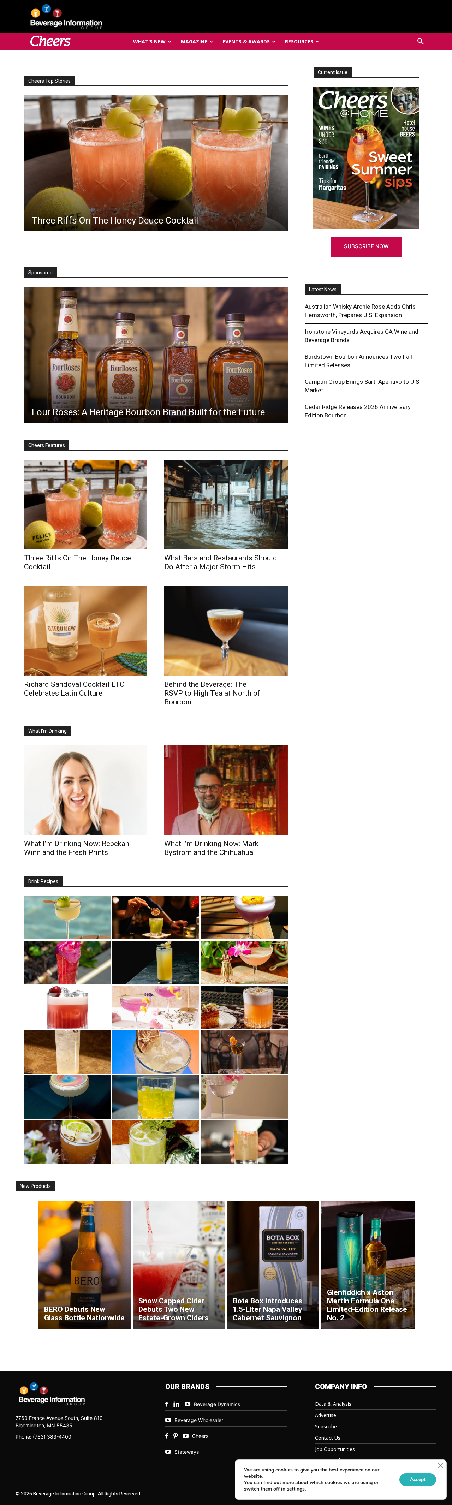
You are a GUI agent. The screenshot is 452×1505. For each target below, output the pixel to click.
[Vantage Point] (155, 962)
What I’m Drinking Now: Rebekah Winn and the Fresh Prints (76, 848)
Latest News (323, 289)
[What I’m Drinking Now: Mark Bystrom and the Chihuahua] (225, 790)
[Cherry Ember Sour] (67, 1007)
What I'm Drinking (47, 731)
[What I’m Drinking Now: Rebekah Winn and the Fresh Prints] (171, 163)
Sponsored (40, 272)
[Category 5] (67, 962)
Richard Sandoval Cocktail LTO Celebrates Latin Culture (74, 688)
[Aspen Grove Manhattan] (244, 1052)
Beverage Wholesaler (198, 1420)
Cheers (200, 1436)
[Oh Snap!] (155, 1142)
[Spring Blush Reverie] (244, 1097)
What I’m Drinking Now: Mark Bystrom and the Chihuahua (211, 848)
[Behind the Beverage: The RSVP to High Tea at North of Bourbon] (225, 630)
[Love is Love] (67, 1097)
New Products (35, 1186)
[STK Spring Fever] (67, 1142)
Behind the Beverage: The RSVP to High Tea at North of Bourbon (212, 693)
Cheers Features (46, 445)
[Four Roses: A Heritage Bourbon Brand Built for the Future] (156, 355)
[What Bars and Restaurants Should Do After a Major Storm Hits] (225, 504)
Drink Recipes (43, 881)
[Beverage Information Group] (89, 17)
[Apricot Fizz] (244, 1007)
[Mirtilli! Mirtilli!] (244, 917)
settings (296, 1489)
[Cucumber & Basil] (67, 917)
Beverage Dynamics (217, 1404)
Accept (418, 1479)
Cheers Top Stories (49, 81)
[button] (420, 41)
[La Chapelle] (155, 917)
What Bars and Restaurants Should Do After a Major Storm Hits (220, 562)
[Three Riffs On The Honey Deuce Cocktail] (85, 504)
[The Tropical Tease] (244, 962)
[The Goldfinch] (155, 1097)
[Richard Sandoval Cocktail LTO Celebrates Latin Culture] (85, 630)
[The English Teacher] (155, 1007)
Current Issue (332, 72)
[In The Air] (67, 1052)
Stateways (186, 1452)
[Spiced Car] (244, 1142)
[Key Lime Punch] (155, 1052)
